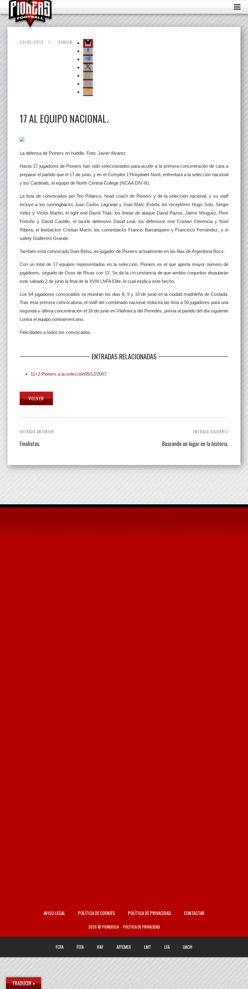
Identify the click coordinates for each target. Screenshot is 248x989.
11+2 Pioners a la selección (58, 374)
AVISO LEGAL (54, 913)
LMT (147, 946)
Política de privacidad (149, 913)
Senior (65, 42)
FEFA (80, 946)
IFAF (100, 946)
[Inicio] (30, 25)
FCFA (60, 946)
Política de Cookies (96, 913)
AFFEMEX (123, 946)
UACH (187, 946)
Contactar (194, 913)
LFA (167, 946)
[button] (88, 43)
